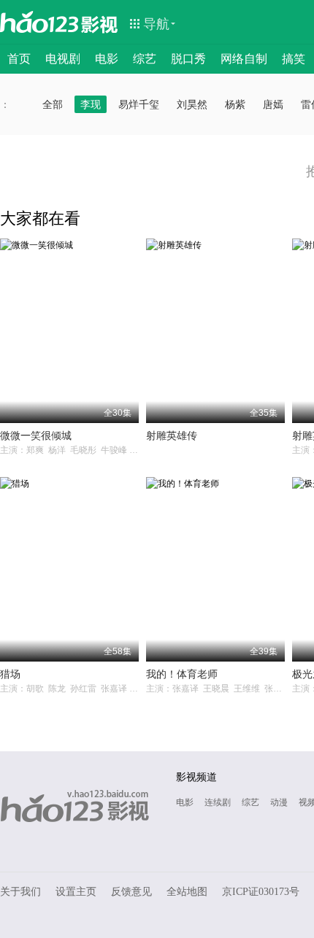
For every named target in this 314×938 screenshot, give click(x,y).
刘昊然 (192, 104)
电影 (106, 59)
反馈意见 (131, 891)
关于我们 (20, 891)
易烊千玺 (138, 104)
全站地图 (186, 891)
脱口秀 (188, 59)
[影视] (100, 23)
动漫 (279, 802)
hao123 (39, 22)
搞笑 (293, 59)
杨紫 (235, 104)
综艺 (144, 59)
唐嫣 (273, 104)
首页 (19, 59)
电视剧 (62, 59)
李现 (90, 104)
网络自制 (244, 59)
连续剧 (217, 802)
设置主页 (75, 891)
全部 (52, 104)
